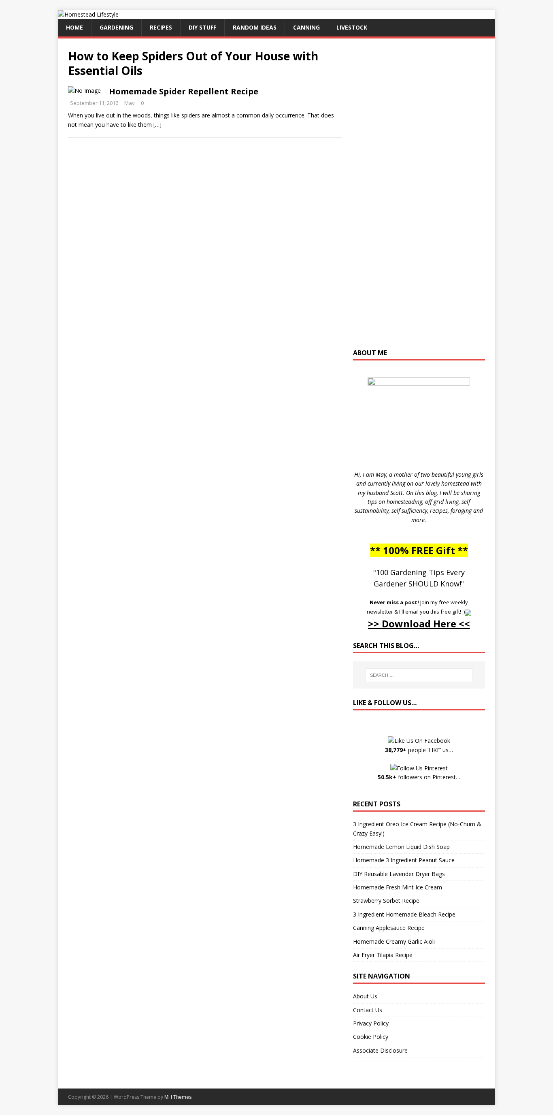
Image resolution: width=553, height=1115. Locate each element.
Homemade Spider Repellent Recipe (183, 91)
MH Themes (177, 1097)
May (129, 103)
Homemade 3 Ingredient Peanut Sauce (404, 860)
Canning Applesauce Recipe (389, 928)
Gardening (116, 27)
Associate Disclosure (380, 1050)
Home (74, 27)
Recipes (161, 27)
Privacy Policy (371, 1023)
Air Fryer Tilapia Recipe (383, 955)
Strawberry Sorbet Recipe (386, 900)
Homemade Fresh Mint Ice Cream (397, 887)
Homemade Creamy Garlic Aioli (394, 941)
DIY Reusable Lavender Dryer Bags (399, 874)
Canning (306, 27)
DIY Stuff (202, 27)
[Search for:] (419, 675)
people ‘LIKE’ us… (419, 750)
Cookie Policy (370, 1036)
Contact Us (367, 1010)
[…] (157, 124)
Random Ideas (254, 27)
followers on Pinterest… (419, 777)
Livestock (351, 27)
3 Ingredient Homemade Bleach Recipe (404, 914)
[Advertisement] (419, 197)
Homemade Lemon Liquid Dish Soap (401, 847)
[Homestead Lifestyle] (88, 14)
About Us (365, 996)
